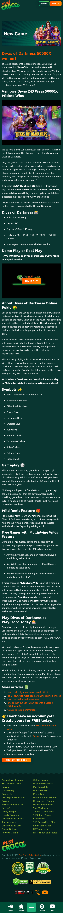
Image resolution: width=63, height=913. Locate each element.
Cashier (37, 735)
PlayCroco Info (40, 786)
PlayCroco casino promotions (21, 709)
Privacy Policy (40, 790)
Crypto (5, 800)
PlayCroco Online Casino (30, 855)
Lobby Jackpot (9, 811)
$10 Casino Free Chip (44, 821)
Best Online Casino (11, 783)
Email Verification (42, 825)
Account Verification (12, 779)
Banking (6, 786)
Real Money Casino (43, 804)
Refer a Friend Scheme (45, 797)
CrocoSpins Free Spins (13, 797)
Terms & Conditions (43, 811)
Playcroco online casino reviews (22, 699)
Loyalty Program (10, 814)
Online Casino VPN (12, 825)
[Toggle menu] (31, 907)
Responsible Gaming (44, 800)
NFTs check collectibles (45, 832)
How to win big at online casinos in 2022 (27, 692)
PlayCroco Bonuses (43, 783)
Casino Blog (8, 790)
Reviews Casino (10, 832)
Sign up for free (16, 759)
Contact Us (7, 793)
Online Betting (9, 828)
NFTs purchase (40, 828)
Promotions (39, 793)
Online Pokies (40, 779)
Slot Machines (40, 807)
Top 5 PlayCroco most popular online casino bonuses (33, 695)
